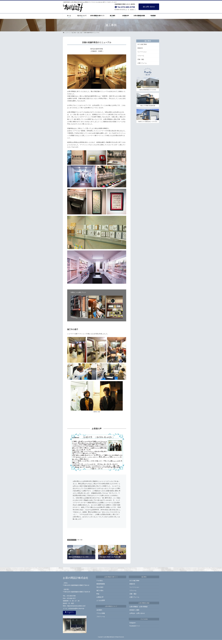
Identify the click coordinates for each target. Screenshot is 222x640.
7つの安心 (100, 580)
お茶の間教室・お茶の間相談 (138, 606)
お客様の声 (100, 597)
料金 (98, 594)
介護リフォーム (142, 63)
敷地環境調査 (101, 584)
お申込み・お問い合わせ (137, 613)
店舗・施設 (79, 539)
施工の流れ (100, 590)
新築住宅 (140, 48)
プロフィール (101, 616)
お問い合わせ (150, 7)
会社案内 (99, 610)
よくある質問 (101, 600)
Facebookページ (134, 626)
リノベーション (142, 52)
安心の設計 (100, 587)
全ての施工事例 (142, 44)
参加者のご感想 (134, 610)
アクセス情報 (101, 613)
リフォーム (141, 55)
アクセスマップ (70, 612)
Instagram (132, 623)
